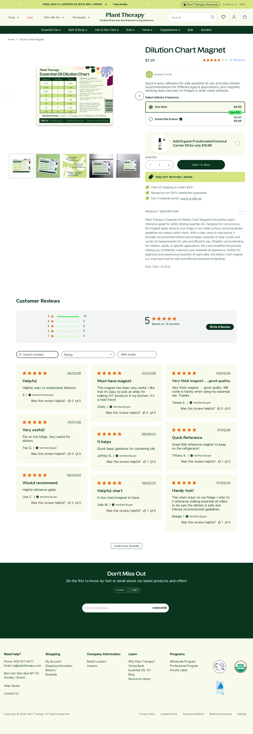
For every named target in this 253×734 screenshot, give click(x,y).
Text (135, 590)
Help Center (12, 685)
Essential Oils (50, 29)
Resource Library (139, 678)
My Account (53, 661)
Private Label (178, 670)
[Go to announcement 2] (81, 7)
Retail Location (96, 661)
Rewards (51, 674)
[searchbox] (37, 354)
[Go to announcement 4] (86, 7)
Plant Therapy (35, 713)
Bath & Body (77, 29)
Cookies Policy (169, 713)
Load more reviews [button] (126, 546)
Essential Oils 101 (139, 670)
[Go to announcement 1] (79, 7)
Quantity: (151, 157)
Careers (92, 665)
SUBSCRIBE (159, 607)
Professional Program (184, 665)
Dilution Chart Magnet (32, 39)
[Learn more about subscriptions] (181, 119)
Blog (131, 674)
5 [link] (223, 60)
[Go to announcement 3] (84, 7)
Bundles (206, 29)
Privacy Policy (147, 713)
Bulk (190, 29)
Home (146, 29)
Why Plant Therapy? (141, 661)
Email (121, 590)
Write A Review (220, 326)
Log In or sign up (190, 198)
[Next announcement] (147, 4)
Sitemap (241, 713)
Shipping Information (58, 665)
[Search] (212, 17)
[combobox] (192, 17)
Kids (129, 29)
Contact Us (11, 693)
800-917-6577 (24, 661)
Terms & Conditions (193, 713)
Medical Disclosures (220, 713)
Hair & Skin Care (106, 29)
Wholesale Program (182, 661)
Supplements (169, 29)
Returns (50, 670)
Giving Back (136, 665)
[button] (228, 4)
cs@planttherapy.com (26, 665)
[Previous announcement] (19, 4)
